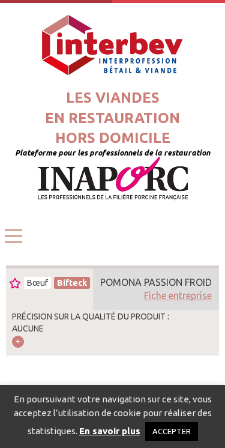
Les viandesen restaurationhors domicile (112, 117)
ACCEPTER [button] (171, 431)
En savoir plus (109, 431)
